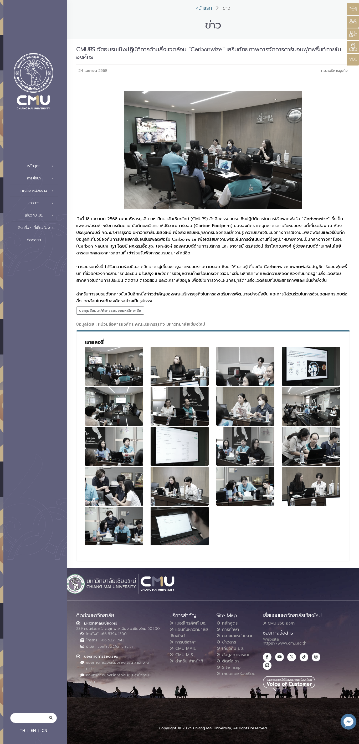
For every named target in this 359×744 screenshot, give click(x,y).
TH (22, 730)
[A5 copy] (114, 406)
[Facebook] (267, 657)
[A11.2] (245, 446)
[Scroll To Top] (349, 738)
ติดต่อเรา (34, 240)
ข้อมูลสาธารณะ (234, 655)
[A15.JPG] (245, 486)
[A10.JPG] (114, 446)
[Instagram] (316, 657)
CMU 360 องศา (280, 623)
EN (33, 730)
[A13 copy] (114, 486)
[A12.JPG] (311, 446)
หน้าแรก (204, 8)
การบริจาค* (185, 642)
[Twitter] (291, 657)
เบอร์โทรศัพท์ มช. (190, 623)
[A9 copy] (311, 406)
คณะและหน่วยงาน (237, 636)
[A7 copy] (245, 406)
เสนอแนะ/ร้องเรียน (237, 674)
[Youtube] (279, 657)
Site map (230, 667)
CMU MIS (183, 655)
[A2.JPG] (180, 366)
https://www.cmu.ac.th (284, 643)
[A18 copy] (180, 526)
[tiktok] (304, 657)
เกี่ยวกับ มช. (232, 648)
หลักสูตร (229, 623)
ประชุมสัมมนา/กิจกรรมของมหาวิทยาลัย (110, 310)
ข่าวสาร (228, 642)
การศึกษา (229, 629)
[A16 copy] (311, 486)
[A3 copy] (245, 366)
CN (44, 730)
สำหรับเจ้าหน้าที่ (188, 661)
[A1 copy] (114, 366)
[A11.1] (180, 446)
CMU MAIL (185, 648)
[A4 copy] (311, 366)
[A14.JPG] (180, 486)
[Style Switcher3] (353, 9)
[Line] (267, 665)
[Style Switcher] (353, 22)
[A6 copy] (180, 406)
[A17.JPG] (114, 526)
